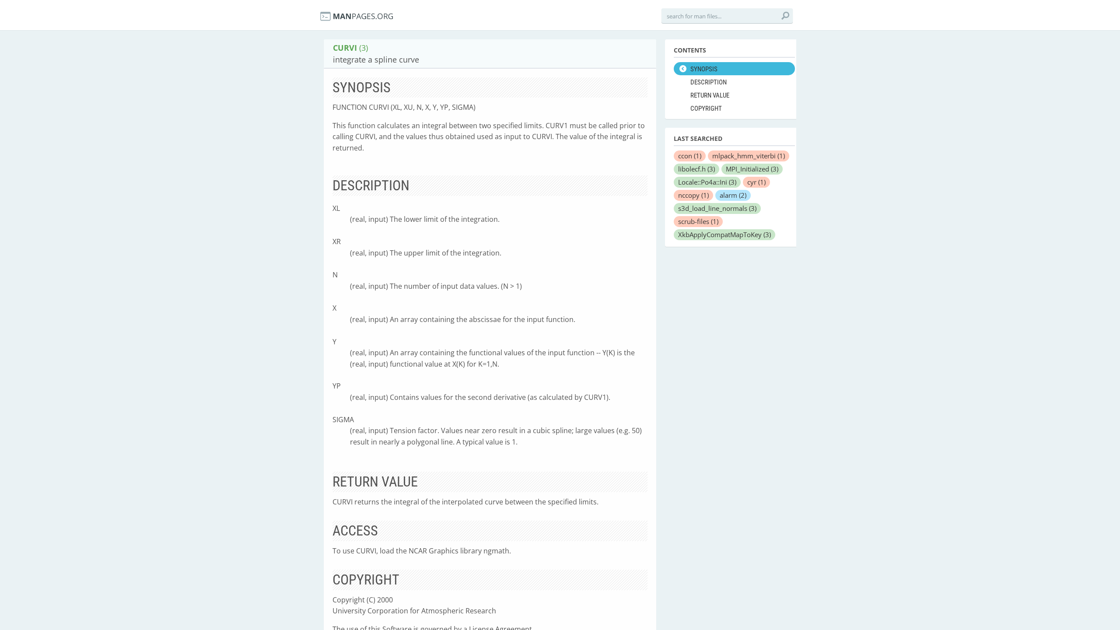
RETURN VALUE (709, 95)
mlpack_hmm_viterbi (748, 155)
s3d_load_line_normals (717, 208)
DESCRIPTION (708, 82)
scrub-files (698, 221)
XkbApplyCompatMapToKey (724, 234)
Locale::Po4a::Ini (707, 182)
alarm (733, 195)
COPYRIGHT (706, 108)
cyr (756, 182)
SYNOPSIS (704, 69)
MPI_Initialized (752, 168)
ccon (689, 155)
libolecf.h (696, 168)
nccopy (693, 195)
